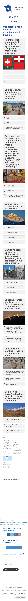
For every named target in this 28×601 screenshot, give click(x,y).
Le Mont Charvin (11, 232)
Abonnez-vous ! (11, 569)
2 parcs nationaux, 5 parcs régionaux (14, 420)
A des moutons (11, 384)
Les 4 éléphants (11, 287)
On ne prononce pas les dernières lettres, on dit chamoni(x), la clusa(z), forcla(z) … (14, 339)
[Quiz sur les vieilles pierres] (7, 458)
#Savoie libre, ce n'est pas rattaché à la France (14, 128)
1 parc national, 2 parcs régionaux (13, 431)
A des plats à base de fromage (13, 378)
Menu (15, 22)
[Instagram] (16, 534)
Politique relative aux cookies (11, 594)
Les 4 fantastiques (12, 282)
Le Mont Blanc (10, 227)
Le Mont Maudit (11, 237)
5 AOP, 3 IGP (10, 186)
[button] (14, 8)
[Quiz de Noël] (8, 446)
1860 (7, 123)
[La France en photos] (18, 446)
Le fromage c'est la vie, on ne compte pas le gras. (14, 195)
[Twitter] (12, 534)
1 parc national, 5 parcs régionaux (13, 425)
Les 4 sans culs (11, 292)
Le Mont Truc (10, 242)
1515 (7, 118)
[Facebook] (8, 534)
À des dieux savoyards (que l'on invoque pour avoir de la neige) (15, 373)
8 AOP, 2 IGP (10, 191)
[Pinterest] (19, 534)
